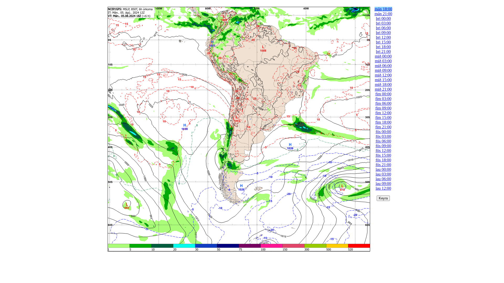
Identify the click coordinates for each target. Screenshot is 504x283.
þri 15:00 (383, 42)
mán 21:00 (383, 14)
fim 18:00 (383, 122)
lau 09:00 (383, 183)
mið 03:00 (383, 61)
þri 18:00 (383, 47)
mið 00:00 (383, 56)
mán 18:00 (383, 9)
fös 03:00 (383, 136)
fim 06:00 (383, 103)
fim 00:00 (383, 94)
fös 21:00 (383, 164)
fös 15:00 (383, 155)
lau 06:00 (383, 179)
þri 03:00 (383, 23)
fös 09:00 (383, 146)
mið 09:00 (383, 70)
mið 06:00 (383, 65)
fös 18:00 (383, 160)
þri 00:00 (383, 18)
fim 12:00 (383, 113)
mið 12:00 (383, 75)
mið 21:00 (383, 89)
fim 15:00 (383, 117)
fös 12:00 (383, 150)
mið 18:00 (383, 84)
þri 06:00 (383, 28)
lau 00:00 (383, 169)
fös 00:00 (383, 131)
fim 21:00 (383, 127)
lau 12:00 (383, 188)
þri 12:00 (383, 37)
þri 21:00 (383, 51)
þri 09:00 (383, 32)
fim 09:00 (383, 108)
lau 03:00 (383, 174)
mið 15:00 (383, 80)
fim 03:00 (383, 98)
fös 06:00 (383, 141)
